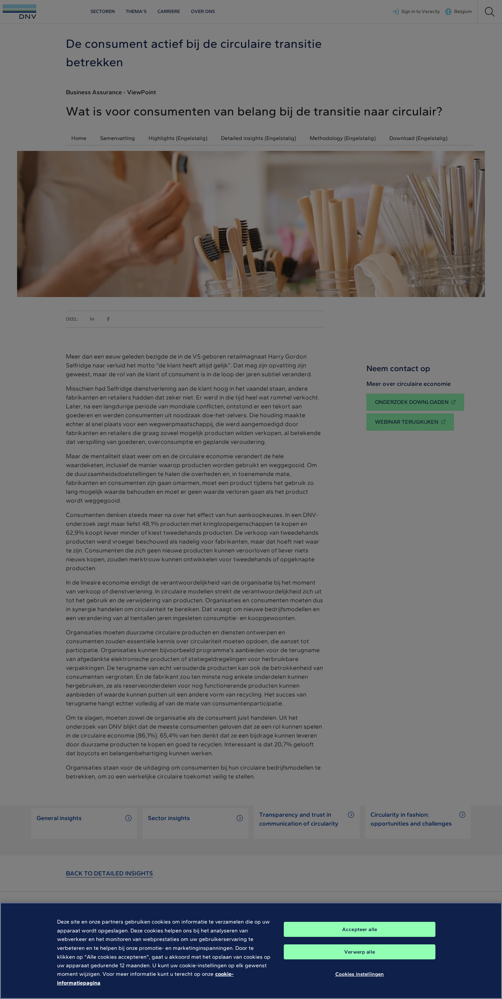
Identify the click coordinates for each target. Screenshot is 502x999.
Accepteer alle (359, 929)
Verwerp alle (359, 952)
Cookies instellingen (359, 974)
